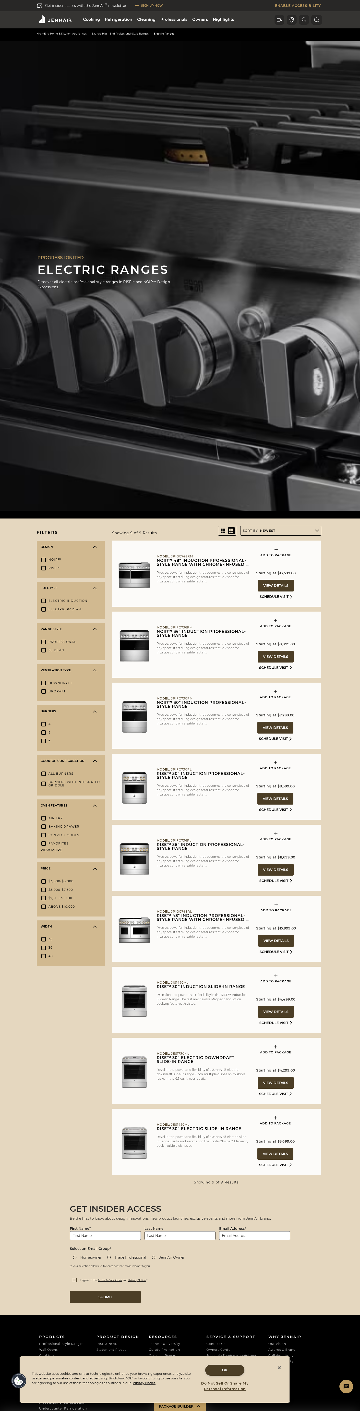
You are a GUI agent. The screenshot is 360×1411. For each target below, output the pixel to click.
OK (225, 1370)
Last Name (154, 1228)
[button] (19, 1381)
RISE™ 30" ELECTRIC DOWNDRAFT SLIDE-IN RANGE (196, 1060)
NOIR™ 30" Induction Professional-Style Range (201, 705)
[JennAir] (55, 19)
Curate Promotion (164, 1349)
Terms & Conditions (110, 1280)
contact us (216, 1344)
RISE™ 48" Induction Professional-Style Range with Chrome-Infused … (203, 918)
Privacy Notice (137, 1280)
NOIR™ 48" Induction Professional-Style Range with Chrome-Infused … (203, 563)
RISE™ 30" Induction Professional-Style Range (201, 776)
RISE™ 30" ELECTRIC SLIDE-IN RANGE (199, 1129)
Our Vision (277, 1344)
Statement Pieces (111, 1349)
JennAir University (164, 1344)
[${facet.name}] (95, 547)
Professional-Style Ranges (61, 1344)
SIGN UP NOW (152, 5)
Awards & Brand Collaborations (282, 1352)
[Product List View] (231, 531)
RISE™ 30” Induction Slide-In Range (201, 987)
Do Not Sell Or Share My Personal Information (225, 1386)
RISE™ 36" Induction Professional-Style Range (201, 847)
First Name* (80, 1228)
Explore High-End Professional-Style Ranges (120, 34)
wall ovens (48, 1349)
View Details (275, 585)
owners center (219, 1349)
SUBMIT (105, 1297)
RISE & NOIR (107, 1344)
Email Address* (232, 1228)
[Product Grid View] (223, 531)
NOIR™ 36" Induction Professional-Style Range (201, 634)
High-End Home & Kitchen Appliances (62, 34)
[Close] (279, 1368)
